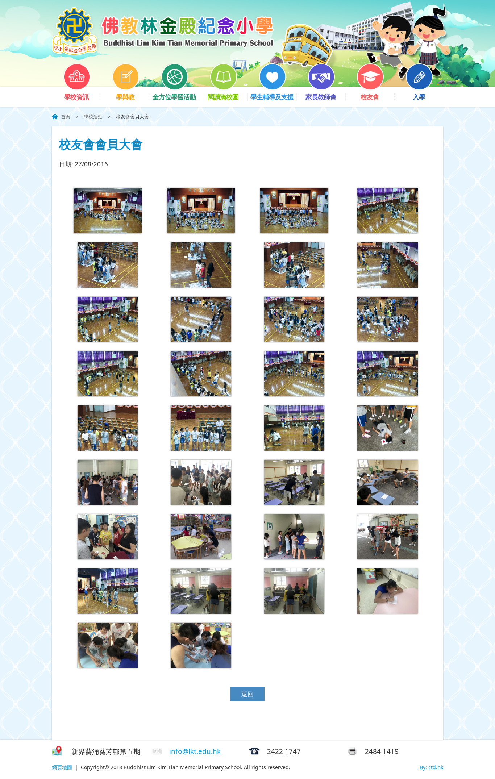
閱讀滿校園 (223, 96)
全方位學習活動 (174, 96)
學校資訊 (76, 96)
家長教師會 (320, 96)
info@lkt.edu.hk (195, 751)
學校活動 (93, 116)
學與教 (125, 96)
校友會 (370, 96)
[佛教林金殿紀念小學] (163, 53)
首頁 (65, 116)
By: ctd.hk (431, 767)
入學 (419, 96)
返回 (247, 694)
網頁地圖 (62, 767)
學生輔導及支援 (272, 96)
